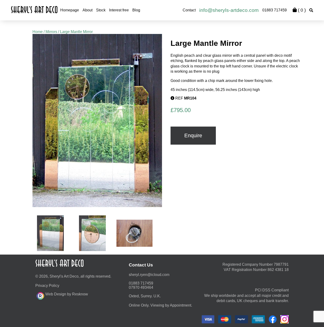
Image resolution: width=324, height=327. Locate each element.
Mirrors (51, 32)
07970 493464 (141, 287)
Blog (136, 10)
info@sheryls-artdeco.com (229, 10)
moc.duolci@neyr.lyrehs (149, 275)
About (88, 10)
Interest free (119, 10)
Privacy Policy (47, 286)
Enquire (193, 135)
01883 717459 (274, 10)
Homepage (69, 10)
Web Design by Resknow (66, 294)
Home (37, 32)
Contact (189, 10)
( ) (301, 10)
